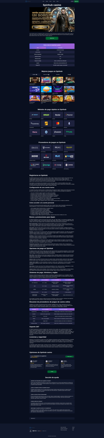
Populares (34, 74)
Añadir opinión (69, 356)
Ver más (52, 371)
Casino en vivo (45, 74)
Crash (57, 74)
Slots (68, 74)
